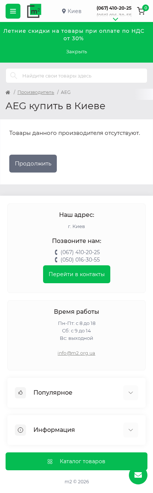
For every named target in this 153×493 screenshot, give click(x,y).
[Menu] (13, 11)
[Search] (14, 75)
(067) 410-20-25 (114, 8)
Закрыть (76, 51)
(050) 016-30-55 (114, 15)
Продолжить (33, 163)
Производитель (35, 92)
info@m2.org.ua (76, 353)
